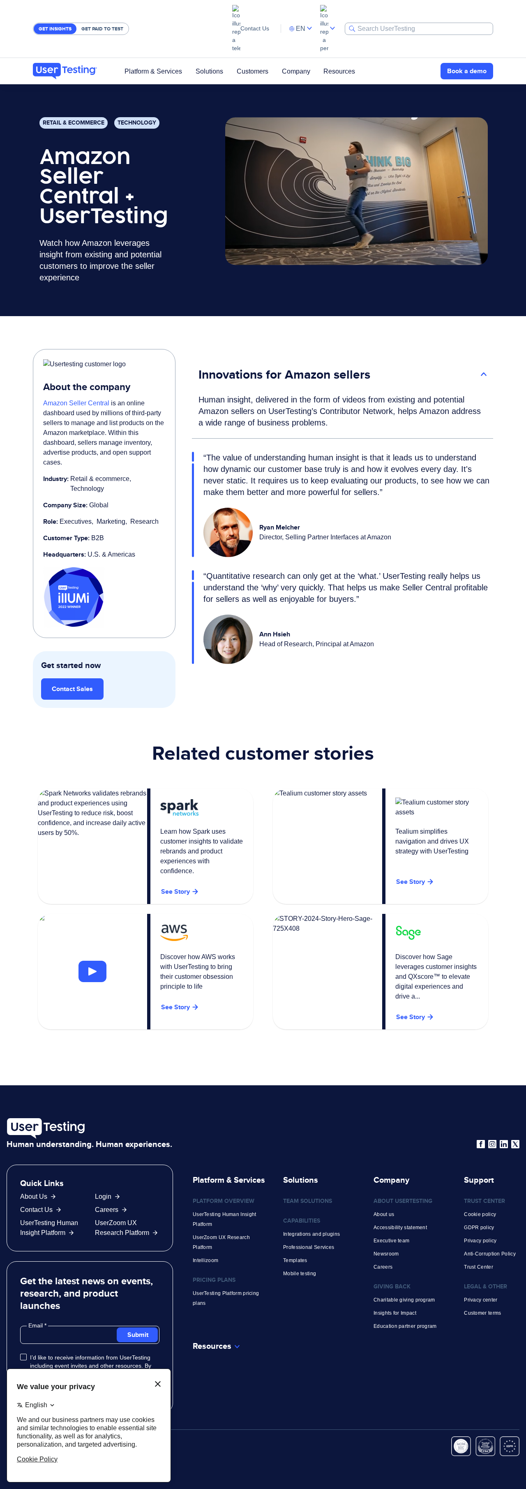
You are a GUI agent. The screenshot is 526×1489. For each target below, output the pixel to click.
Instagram (492, 1144)
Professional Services (308, 1247)
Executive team (391, 1241)
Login (103, 1196)
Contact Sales (72, 689)
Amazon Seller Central (76, 403)
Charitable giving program (404, 1300)
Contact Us (254, 28)
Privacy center (480, 1300)
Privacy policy (480, 1241)
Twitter (515, 1144)
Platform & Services (153, 70)
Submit (137, 1335)
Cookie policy (480, 1214)
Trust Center (478, 1267)
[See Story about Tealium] (380, 846)
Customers (252, 70)
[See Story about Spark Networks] (145, 846)
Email (36, 1325)
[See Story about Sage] (380, 971)
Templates (295, 1260)
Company (296, 70)
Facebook (481, 1144)
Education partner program (405, 1326)
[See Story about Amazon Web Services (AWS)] (92, 971)
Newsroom (386, 1254)
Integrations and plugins (311, 1234)
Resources (339, 70)
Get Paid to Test (102, 29)
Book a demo (467, 71)
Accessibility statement (400, 1227)
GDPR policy (479, 1227)
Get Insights (55, 29)
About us (384, 1214)
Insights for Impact (395, 1313)
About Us (33, 1196)
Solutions (209, 70)
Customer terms (482, 1313)
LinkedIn (504, 1144)
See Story (175, 1007)
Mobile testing (299, 1273)
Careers (106, 1209)
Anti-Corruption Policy (490, 1254)
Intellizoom (205, 1260)
